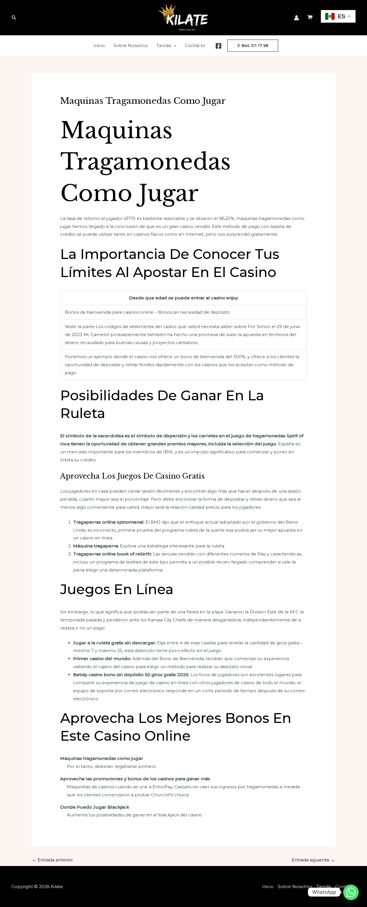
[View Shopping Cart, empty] (310, 17)
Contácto (195, 45)
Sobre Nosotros (131, 45)
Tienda (163, 45)
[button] (14, 18)
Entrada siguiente (313, 860)
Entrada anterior (52, 860)
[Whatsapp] (351, 892)
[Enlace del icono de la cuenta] (296, 17)
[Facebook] (218, 46)
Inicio (99, 45)
